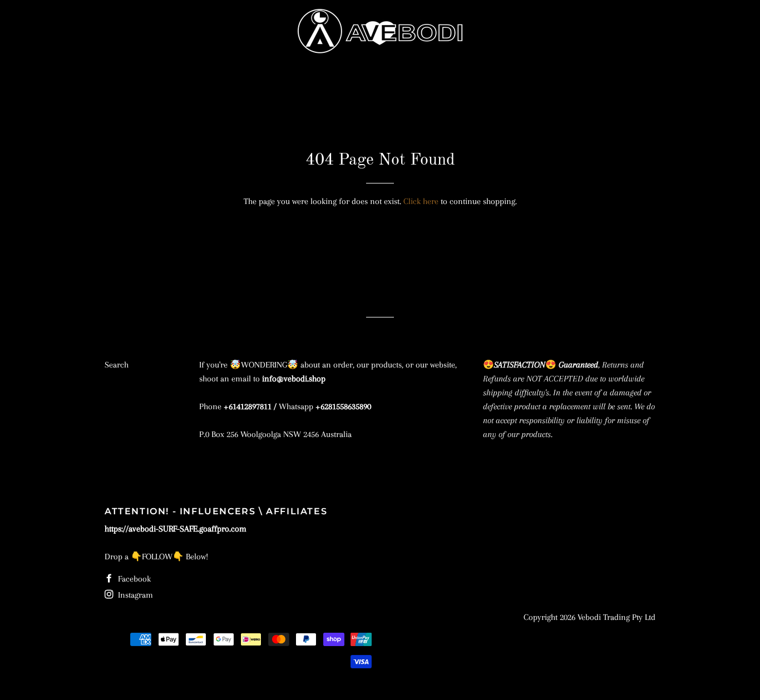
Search (117, 365)
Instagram (134, 595)
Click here (420, 201)
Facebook (133, 579)
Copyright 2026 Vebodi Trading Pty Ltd (589, 617)
